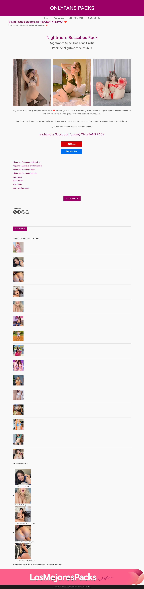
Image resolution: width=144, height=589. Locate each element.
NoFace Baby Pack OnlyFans (25, 542)
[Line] (27, 212)
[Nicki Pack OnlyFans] (23, 495)
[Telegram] (19, 212)
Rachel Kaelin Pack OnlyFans (25, 560)
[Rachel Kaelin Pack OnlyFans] (23, 551)
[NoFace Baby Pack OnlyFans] (23, 532)
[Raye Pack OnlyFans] (23, 477)
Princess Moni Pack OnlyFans (25, 523)
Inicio (10, 25)
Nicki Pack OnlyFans (22, 505)
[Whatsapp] (15, 212)
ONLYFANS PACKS (72, 8)
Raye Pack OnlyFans (22, 486)
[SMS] (23, 212)
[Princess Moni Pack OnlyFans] (23, 514)
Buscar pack (20, 228)
